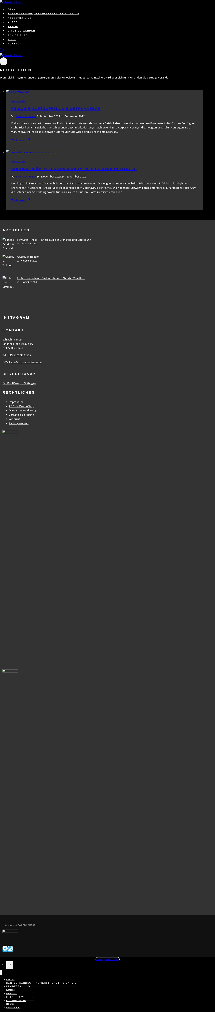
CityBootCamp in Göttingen (19, 383)
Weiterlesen (21, 140)
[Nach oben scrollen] (3, 965)
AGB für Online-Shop (21, 406)
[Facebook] (5, 949)
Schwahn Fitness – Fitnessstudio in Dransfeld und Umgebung (54, 239)
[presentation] (104, 92)
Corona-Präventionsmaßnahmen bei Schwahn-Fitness (74, 169)
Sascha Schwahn (26, 116)
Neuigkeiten (18, 101)
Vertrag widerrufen (107, 959)
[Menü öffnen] (3, 61)
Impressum (16, 402)
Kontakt (14, 43)
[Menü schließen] (1, 972)
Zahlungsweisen (18, 423)
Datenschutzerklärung (22, 410)
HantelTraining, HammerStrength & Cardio (43, 13)
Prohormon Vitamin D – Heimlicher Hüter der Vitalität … (51, 278)
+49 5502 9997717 (19, 355)
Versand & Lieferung (21, 414)
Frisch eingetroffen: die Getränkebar (56, 109)
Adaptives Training (28, 257)
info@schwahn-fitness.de (26, 362)
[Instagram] (10, 949)
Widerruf (14, 419)
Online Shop (18, 35)
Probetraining (20, 18)
